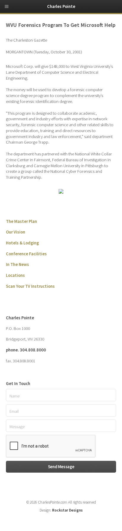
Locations (15, 275)
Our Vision (15, 232)
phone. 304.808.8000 (26, 350)
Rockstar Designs (67, 510)
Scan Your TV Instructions (30, 286)
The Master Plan (21, 221)
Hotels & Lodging (22, 243)
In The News (17, 264)
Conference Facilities (26, 254)
